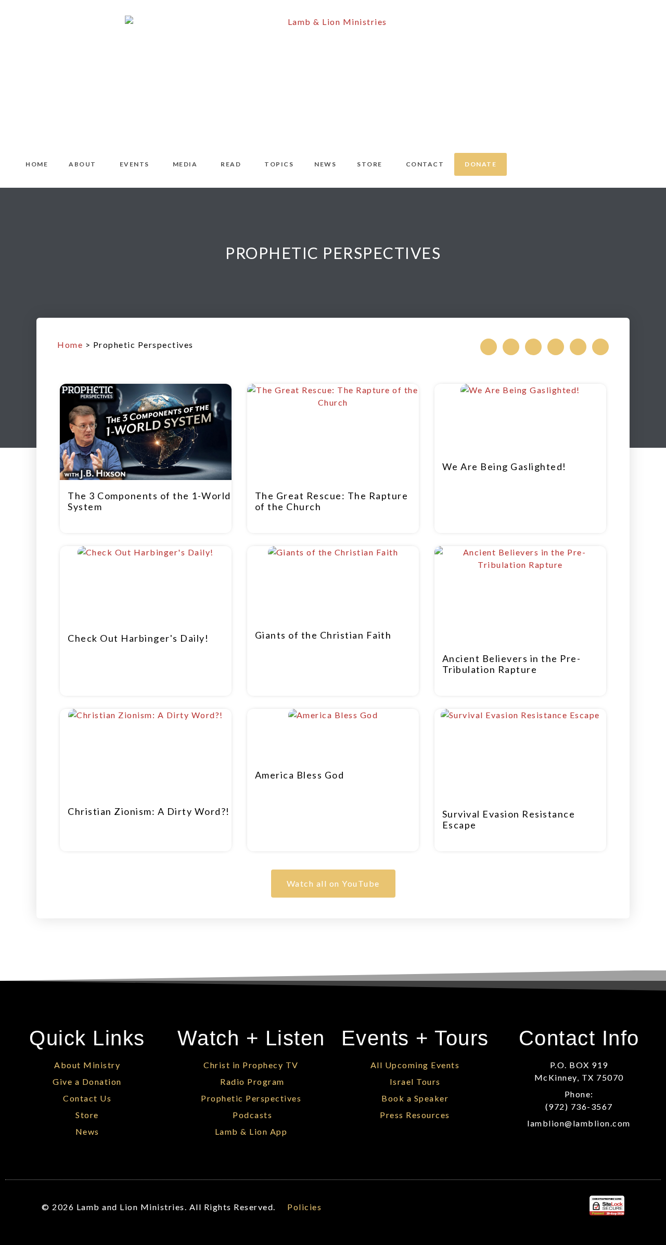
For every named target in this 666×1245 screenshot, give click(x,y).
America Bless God (299, 775)
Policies (304, 1207)
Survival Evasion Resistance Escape (508, 819)
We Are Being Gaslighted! (504, 466)
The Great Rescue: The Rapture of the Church (331, 501)
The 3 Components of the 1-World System (149, 501)
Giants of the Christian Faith (323, 635)
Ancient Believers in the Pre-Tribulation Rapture (511, 664)
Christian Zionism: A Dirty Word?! (149, 811)
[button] (488, 347)
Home (70, 344)
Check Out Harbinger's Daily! (138, 638)
